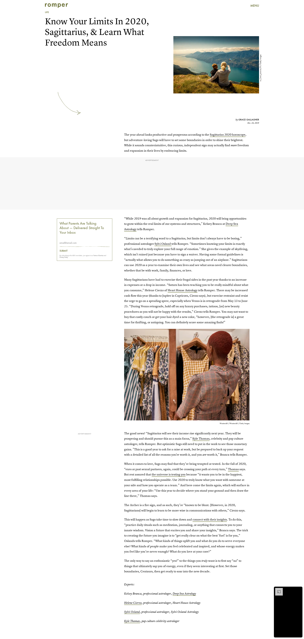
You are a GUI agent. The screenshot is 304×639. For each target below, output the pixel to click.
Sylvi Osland (163, 244)
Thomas (233, 469)
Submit (64, 251)
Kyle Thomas (200, 439)
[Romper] (56, 5)
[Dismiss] (298, 589)
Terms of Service (98, 255)
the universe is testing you (169, 474)
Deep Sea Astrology (184, 593)
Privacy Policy (64, 257)
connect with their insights (210, 519)
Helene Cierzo (133, 603)
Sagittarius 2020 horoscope (227, 135)
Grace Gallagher (248, 119)
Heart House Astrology (182, 290)
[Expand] (277, 589)
